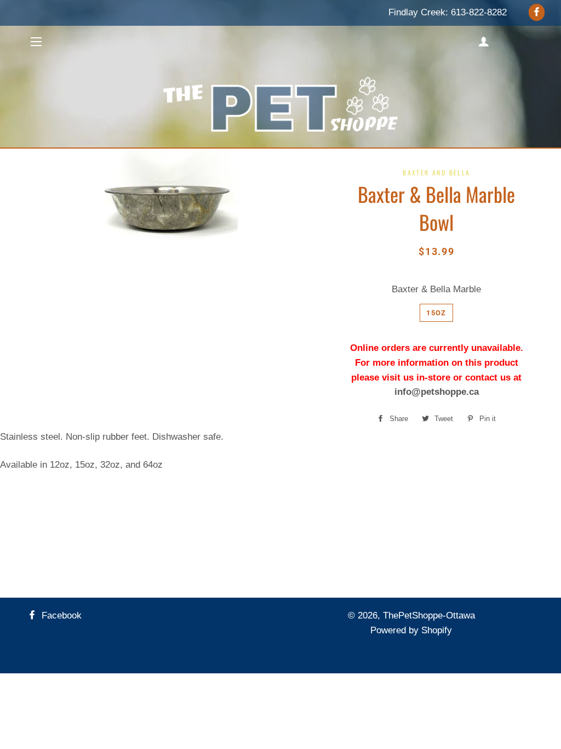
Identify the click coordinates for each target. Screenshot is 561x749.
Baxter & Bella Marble (436, 289)
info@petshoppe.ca (436, 392)
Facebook (60, 615)
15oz (436, 313)
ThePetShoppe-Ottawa (429, 615)
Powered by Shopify (411, 630)
